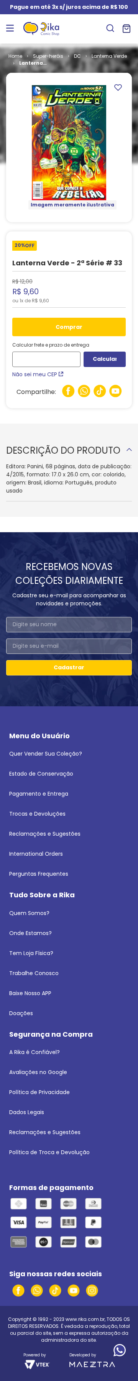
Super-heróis (48, 56)
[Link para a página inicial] (15, 56)
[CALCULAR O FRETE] (105, 359)
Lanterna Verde (109, 56)
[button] (110, 28)
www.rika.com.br (85, 1319)
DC (77, 56)
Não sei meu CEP (34, 374)
